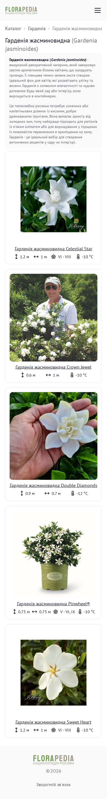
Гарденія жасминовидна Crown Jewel (53, 367)
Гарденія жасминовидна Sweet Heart (53, 722)
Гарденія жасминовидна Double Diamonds (53, 485)
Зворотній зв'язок (53, 784)
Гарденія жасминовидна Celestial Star (53, 249)
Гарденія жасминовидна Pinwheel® (53, 604)
